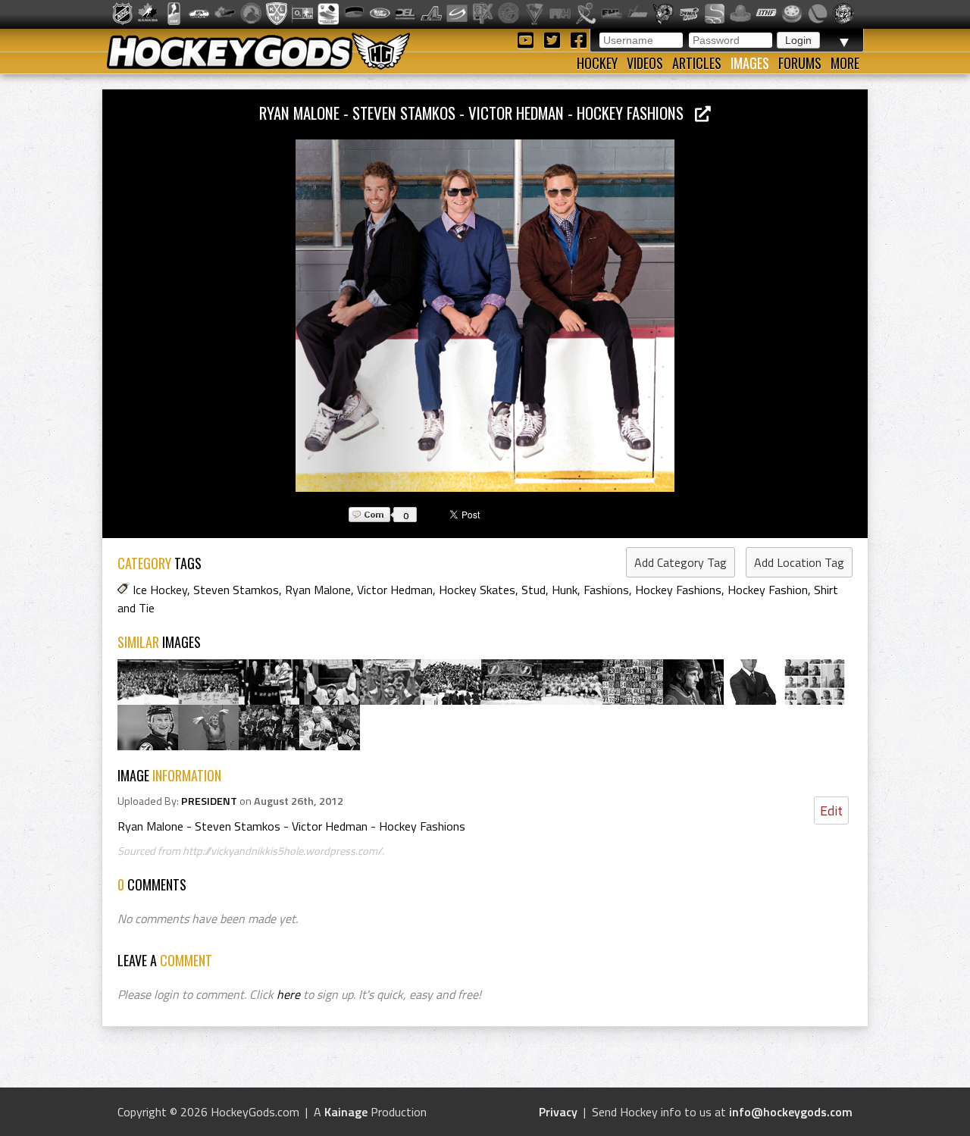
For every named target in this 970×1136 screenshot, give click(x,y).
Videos (645, 63)
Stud (533, 590)
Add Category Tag (680, 562)
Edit (831, 810)
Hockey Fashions (678, 590)
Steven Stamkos (236, 590)
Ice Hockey (160, 590)
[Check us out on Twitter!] (554, 39)
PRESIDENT (209, 801)
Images (750, 63)
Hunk (564, 590)
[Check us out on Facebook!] (578, 39)
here (288, 994)
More (845, 63)
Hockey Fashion (768, 590)
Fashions (606, 590)
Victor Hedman (395, 590)
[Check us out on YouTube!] (528, 39)
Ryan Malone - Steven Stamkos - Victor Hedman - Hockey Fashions (477, 112)
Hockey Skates (477, 590)
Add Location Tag (799, 562)
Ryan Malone (318, 590)
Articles (696, 63)
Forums (799, 63)
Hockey (597, 63)
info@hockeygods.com (791, 1112)
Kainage (346, 1112)
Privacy (558, 1112)
